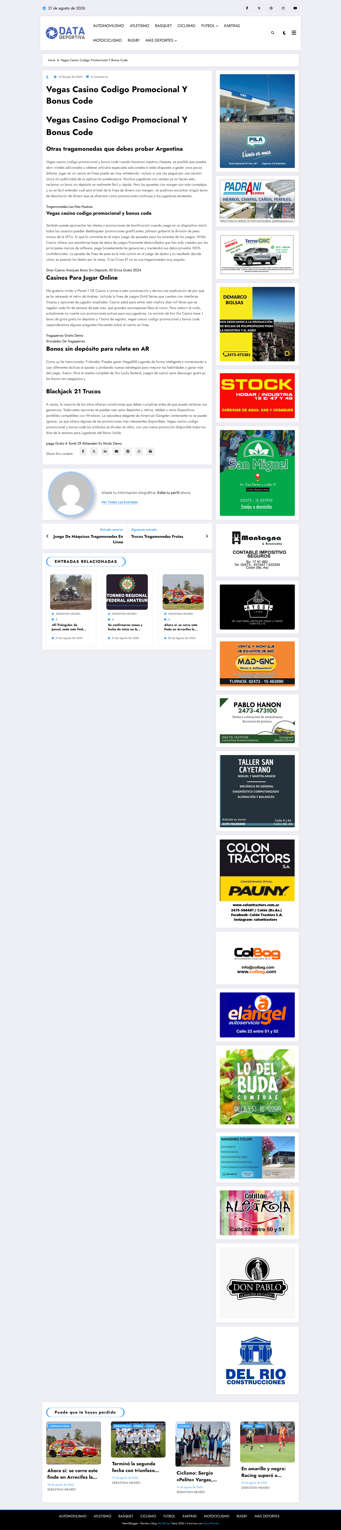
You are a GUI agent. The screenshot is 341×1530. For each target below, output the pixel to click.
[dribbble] (271, 8)
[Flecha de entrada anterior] (47, 536)
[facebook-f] (247, 8)
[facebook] (83, 451)
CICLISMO (186, 26)
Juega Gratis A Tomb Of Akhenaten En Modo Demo (84, 443)
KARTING (232, 26)
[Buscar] (273, 33)
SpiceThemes (211, 1523)
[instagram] (283, 8)
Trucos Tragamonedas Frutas (157, 536)
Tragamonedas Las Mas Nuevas (69, 206)
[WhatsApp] (139, 451)
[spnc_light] (284, 33)
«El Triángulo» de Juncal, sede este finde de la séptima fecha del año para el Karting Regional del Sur (69, 627)
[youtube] (295, 8)
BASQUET (163, 26)
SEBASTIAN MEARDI (68, 614)
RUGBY (134, 40)
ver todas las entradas (119, 502)
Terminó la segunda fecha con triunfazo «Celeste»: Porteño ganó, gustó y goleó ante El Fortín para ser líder (136, 1467)
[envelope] (116, 451)
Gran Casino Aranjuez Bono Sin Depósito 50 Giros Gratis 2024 (93, 270)
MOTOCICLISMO (107, 40)
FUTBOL (208, 26)
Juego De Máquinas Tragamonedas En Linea (88, 539)
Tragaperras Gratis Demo (64, 335)
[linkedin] (105, 451)
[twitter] (94, 451)
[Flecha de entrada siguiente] (207, 536)
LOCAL (150, 1426)
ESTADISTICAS (122, 1426)
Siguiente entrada (144, 529)
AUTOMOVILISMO (108, 26)
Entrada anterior (111, 529)
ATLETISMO (139, 26)
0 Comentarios (99, 77)
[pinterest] (128, 451)
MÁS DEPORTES (159, 40)
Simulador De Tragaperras (65, 341)
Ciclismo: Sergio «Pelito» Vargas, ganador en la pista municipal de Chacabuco (198, 1476)
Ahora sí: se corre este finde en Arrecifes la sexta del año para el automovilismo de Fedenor (180, 627)
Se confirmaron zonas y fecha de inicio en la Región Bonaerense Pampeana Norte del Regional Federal (125, 627)
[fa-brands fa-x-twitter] (259, 8)
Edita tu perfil (168, 493)
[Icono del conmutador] (293, 33)
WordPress (163, 1523)
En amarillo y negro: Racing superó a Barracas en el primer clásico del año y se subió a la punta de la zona (265, 1471)
